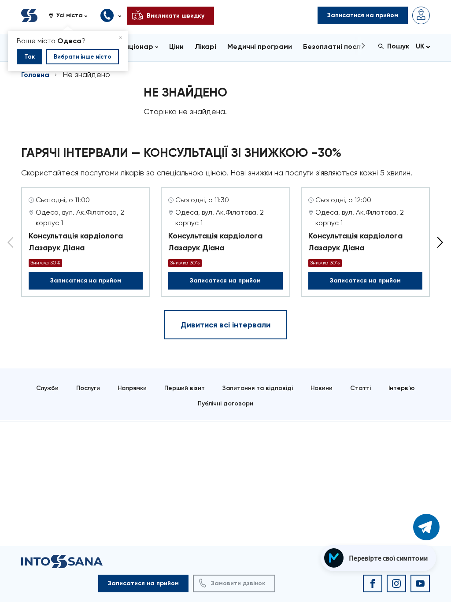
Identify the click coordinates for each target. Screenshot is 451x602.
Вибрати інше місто (82, 56)
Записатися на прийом (85, 280)
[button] (71, 15)
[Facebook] (372, 583)
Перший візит (184, 388)
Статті (360, 388)
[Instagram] (396, 583)
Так (29, 56)
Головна (35, 75)
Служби (47, 388)
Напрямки (132, 388)
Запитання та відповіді (257, 388)
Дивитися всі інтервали (225, 325)
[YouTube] (420, 583)
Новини (322, 388)
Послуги (88, 388)
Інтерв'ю (401, 388)
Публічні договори (225, 403)
